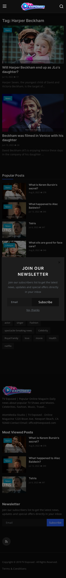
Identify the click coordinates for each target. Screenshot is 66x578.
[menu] (4, 6)
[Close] (59, 262)
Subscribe (45, 302)
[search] (61, 6)
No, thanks (33, 310)
